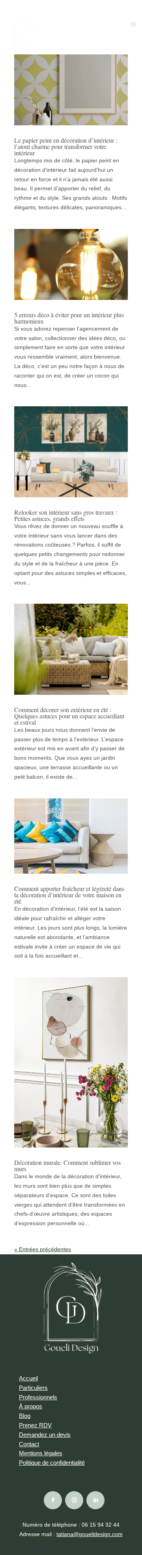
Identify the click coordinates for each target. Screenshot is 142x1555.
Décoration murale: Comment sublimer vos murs (67, 1165)
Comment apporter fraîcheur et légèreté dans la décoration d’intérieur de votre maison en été (69, 894)
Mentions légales (40, 1453)
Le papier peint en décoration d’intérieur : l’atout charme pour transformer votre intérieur (65, 146)
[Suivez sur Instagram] (74, 1500)
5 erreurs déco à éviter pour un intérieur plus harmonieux (69, 318)
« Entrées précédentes (42, 1249)
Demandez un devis (45, 1434)
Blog (24, 1415)
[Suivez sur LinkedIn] (95, 1500)
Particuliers (33, 1387)
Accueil (28, 1378)
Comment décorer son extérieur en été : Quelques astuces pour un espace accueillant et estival (69, 715)
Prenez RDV (35, 1425)
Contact (29, 1444)
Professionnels (38, 1397)
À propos (30, 1406)
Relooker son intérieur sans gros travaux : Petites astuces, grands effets (65, 515)
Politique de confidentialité (52, 1462)
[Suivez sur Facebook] (53, 1500)
